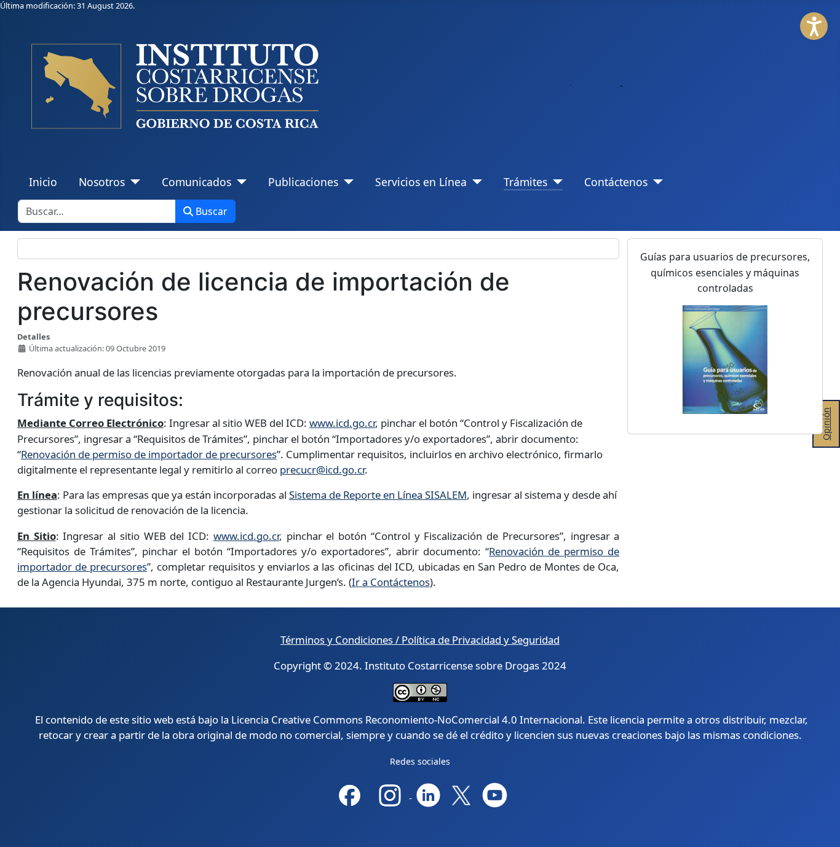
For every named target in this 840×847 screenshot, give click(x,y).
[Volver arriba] (820, 826)
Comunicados (196, 181)
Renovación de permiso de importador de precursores (149, 454)
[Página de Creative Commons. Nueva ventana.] (420, 692)
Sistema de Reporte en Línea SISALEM (378, 495)
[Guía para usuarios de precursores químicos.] (725, 359)
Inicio (43, 181)
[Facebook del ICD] (349, 794)
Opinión (826, 423)
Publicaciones (303, 181)
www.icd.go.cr (342, 423)
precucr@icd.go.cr (322, 470)
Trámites (525, 181)
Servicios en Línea (421, 181)
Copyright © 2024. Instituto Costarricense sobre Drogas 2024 (420, 665)
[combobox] (97, 211)
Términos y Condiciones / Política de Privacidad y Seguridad (420, 640)
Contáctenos (616, 181)
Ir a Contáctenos (391, 582)
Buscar (212, 211)
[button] (814, 26)
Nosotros (102, 181)
